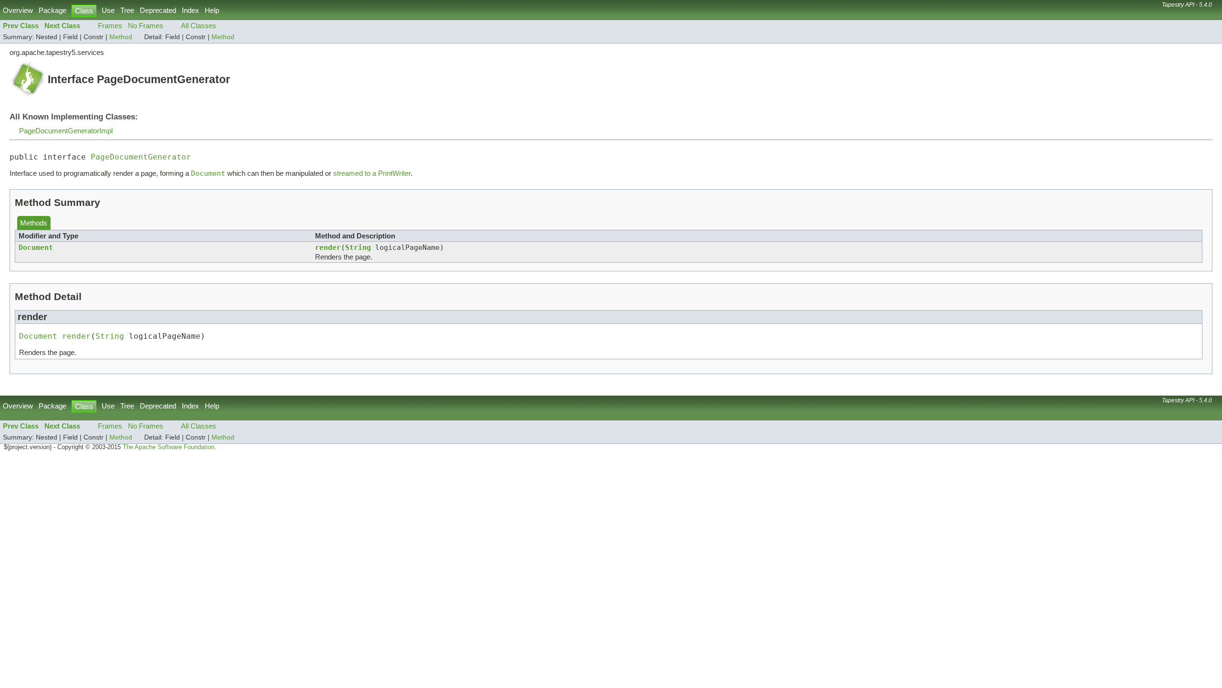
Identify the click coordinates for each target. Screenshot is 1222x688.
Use (108, 10)
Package (52, 10)
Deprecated (158, 10)
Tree (127, 10)
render (328, 247)
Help (212, 10)
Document (36, 247)
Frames (110, 26)
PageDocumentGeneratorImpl (66, 131)
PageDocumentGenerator (141, 156)
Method (120, 37)
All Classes (198, 26)
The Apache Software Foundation (168, 447)
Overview (18, 10)
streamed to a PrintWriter (372, 173)
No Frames (145, 26)
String (358, 247)
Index (190, 10)
